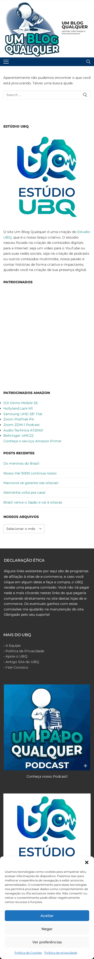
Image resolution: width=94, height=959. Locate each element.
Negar (47, 929)
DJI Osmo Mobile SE (20, 403)
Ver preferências (47, 942)
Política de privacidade (60, 952)
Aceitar (47, 915)
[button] (86, 862)
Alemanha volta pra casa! (24, 492)
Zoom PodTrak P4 (18, 419)
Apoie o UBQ (16, 656)
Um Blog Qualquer (75, 25)
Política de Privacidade (25, 651)
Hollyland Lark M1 (18, 408)
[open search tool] (88, 62)
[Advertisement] (47, 336)
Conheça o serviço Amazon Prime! (32, 441)
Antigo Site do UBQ (22, 662)
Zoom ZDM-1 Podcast (21, 425)
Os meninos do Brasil (21, 463)
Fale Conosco (17, 667)
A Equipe (13, 645)
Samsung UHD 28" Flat (22, 414)
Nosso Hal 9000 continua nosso (30, 473)
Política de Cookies (28, 952)
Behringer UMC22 (18, 435)
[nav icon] (6, 61)
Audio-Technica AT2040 (23, 430)
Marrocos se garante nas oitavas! (31, 483)
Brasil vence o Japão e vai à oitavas (32, 502)
